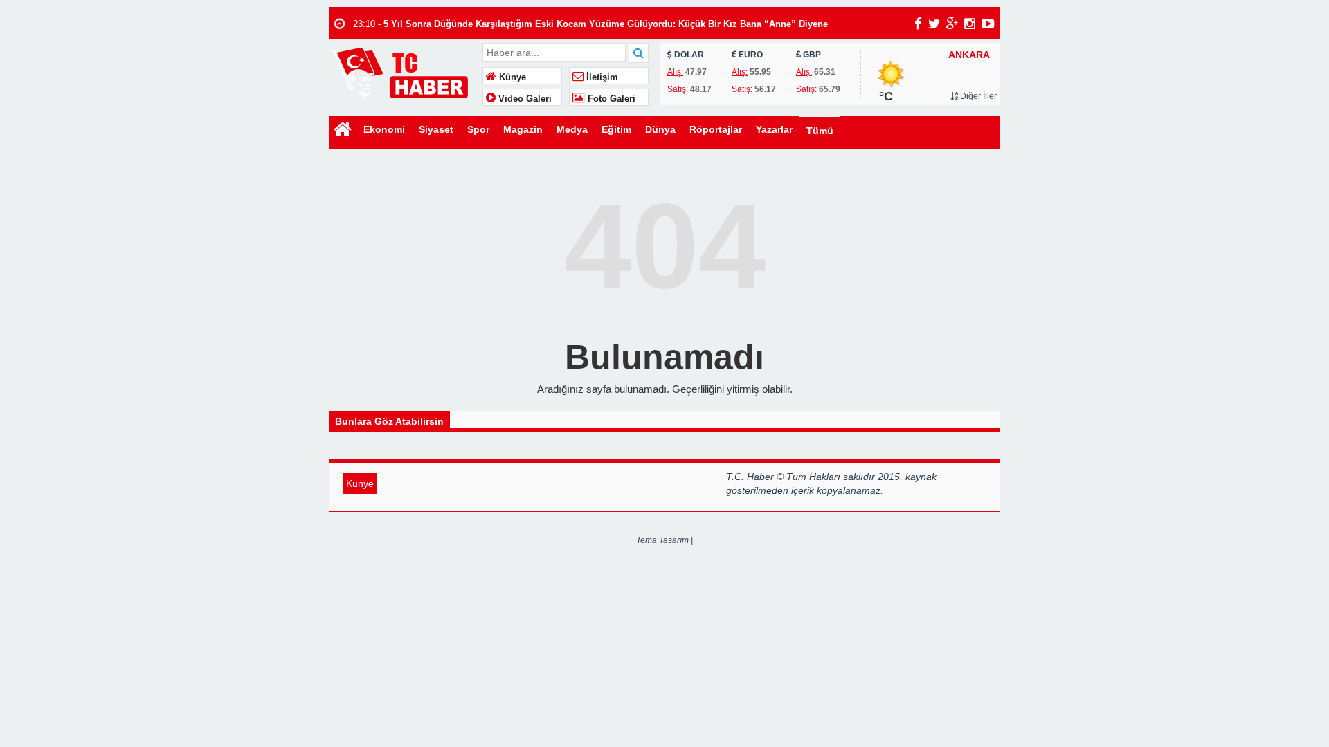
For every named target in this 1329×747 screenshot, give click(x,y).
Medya (572, 129)
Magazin (523, 129)
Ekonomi (384, 129)
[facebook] (918, 23)
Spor (478, 129)
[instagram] (969, 23)
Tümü (819, 130)
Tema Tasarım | (664, 540)
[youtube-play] (988, 23)
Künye (511, 77)
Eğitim (616, 129)
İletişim (601, 77)
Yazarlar (774, 129)
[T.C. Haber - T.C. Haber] (404, 72)
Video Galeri (524, 99)
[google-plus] (952, 23)
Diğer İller (977, 96)
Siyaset (436, 129)
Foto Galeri (610, 99)
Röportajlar (715, 129)
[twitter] (934, 23)
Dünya (660, 129)
